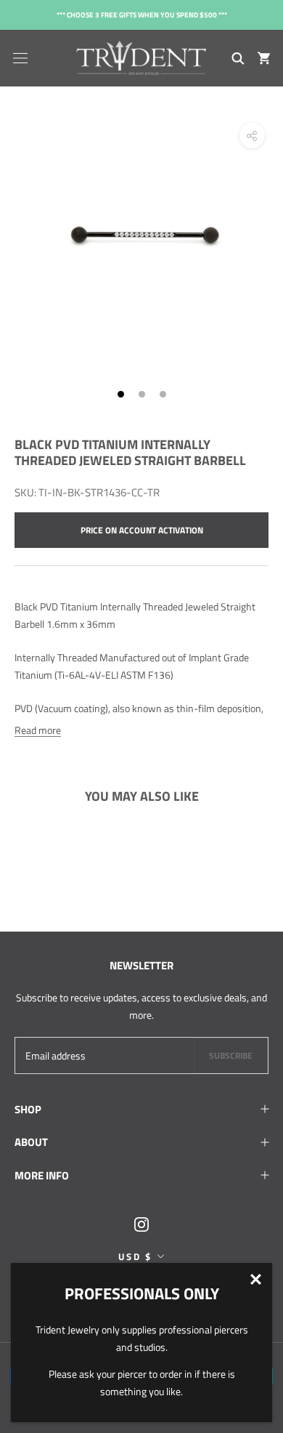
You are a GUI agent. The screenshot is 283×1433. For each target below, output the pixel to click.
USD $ (135, 1256)
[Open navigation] (20, 58)
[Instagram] (141, 1223)
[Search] (238, 58)
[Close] (255, 1279)
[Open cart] (264, 58)
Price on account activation (142, 530)
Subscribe (231, 1055)
